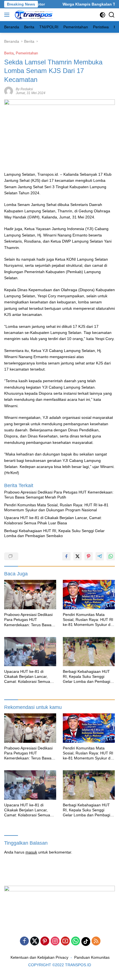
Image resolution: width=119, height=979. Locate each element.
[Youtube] (65, 941)
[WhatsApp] (75, 941)
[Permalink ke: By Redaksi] (8, 90)
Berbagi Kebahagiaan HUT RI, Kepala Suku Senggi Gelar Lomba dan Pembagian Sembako (54, 533)
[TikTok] (85, 941)
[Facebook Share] (66, 556)
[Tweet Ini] (77, 556)
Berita (9, 53)
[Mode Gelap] (102, 14)
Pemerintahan (27, 53)
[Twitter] (34, 941)
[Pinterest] (44, 941)
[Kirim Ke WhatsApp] (111, 556)
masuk (31, 852)
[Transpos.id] (33, 14)
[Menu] (8, 14)
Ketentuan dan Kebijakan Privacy (39, 957)
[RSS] (96, 941)
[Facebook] (24, 941)
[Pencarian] (111, 14)
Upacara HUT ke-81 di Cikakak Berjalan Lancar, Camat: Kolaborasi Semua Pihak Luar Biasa (53, 520)
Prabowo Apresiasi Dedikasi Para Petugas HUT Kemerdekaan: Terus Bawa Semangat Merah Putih (58, 494)
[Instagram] (55, 941)
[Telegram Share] (99, 556)
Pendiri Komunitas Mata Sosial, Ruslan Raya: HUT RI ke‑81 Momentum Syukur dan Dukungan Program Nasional (56, 507)
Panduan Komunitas (92, 957)
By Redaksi (24, 89)
